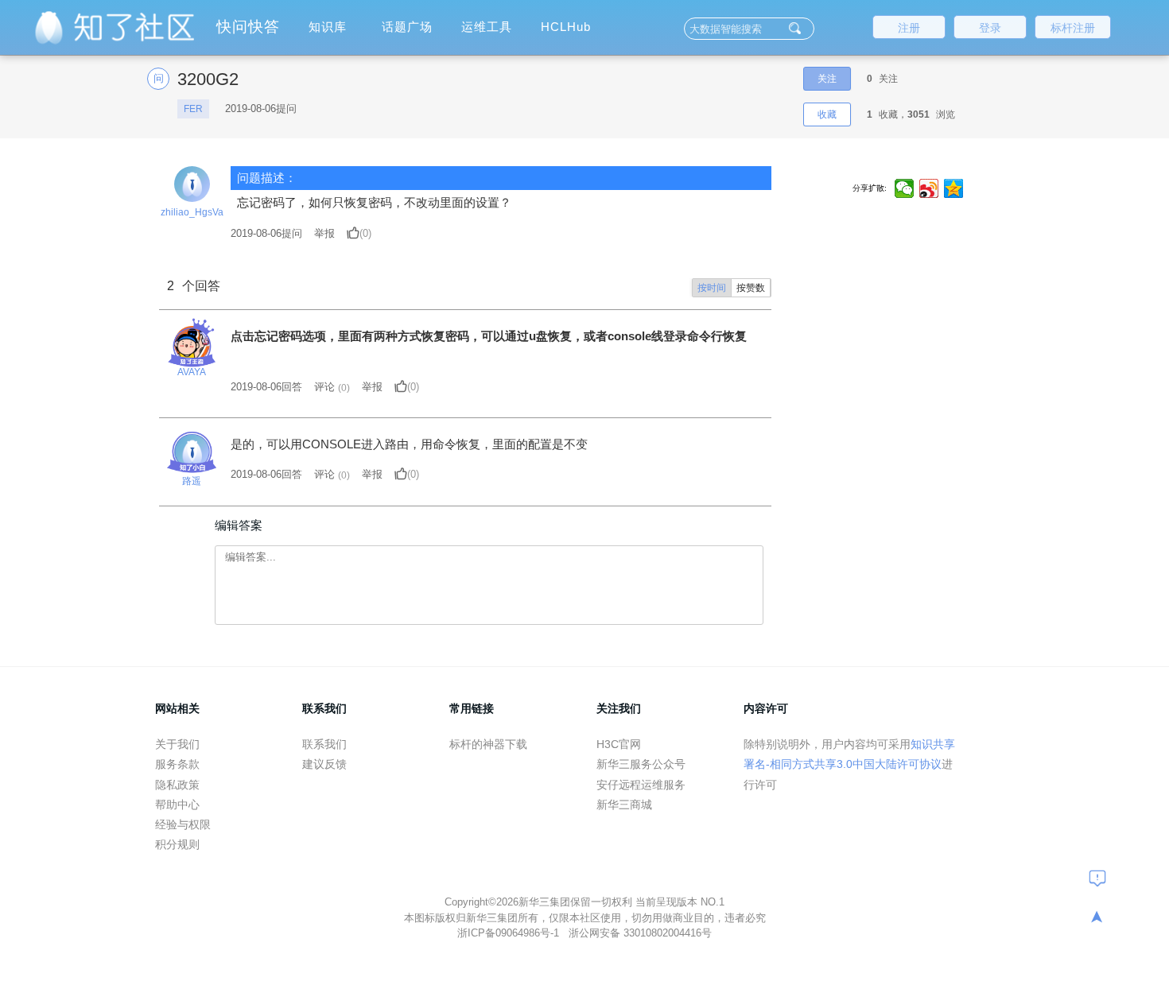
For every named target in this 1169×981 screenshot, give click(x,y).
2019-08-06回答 (266, 387)
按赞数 (750, 287)
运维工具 (486, 26)
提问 (266, 233)
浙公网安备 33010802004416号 (640, 933)
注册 (909, 27)
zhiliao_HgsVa (192, 212)
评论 (324, 387)
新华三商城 (624, 804)
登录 (990, 27)
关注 (827, 78)
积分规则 (177, 844)
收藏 (827, 114)
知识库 (328, 26)
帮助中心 (177, 804)
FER (193, 108)
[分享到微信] (905, 188)
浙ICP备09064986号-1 (509, 933)
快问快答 (248, 26)
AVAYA (191, 372)
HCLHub (566, 26)
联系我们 (324, 744)
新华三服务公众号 (640, 764)
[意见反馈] (1097, 878)
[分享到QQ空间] (954, 188)
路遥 (191, 481)
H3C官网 (618, 744)
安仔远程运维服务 (640, 784)
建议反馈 (324, 764)
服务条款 (177, 764)
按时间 (711, 287)
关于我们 (177, 744)
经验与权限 (183, 824)
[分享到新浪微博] (929, 188)
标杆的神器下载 (488, 744)
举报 (324, 233)
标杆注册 (1073, 27)
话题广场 (407, 26)
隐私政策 (177, 784)
